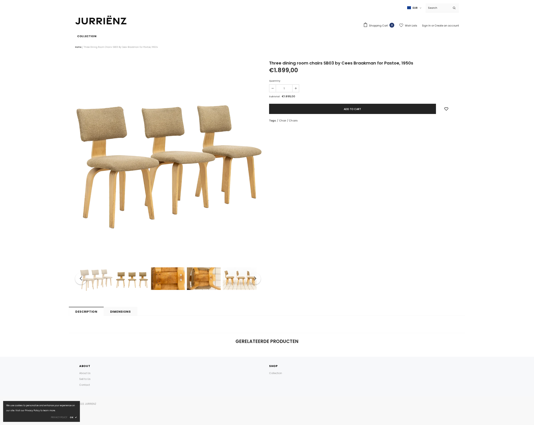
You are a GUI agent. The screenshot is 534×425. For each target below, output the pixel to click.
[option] (168, 158)
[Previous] (81, 279)
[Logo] (101, 20)
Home (78, 47)
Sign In (426, 25)
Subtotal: (275, 96)
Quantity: (275, 80)
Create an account (447, 25)
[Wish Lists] (446, 109)
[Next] (255, 279)
